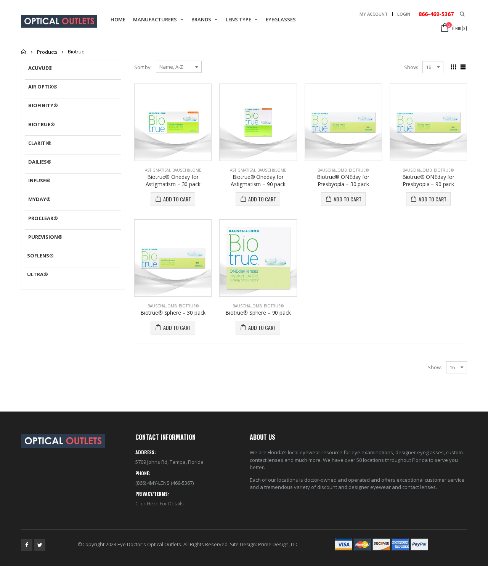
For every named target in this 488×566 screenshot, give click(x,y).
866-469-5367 (435, 14)
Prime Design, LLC (278, 544)
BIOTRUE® (359, 170)
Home (24, 51)
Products (47, 51)
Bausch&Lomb (186, 170)
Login (403, 14)
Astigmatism (157, 170)
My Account (374, 14)
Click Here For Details (159, 503)
